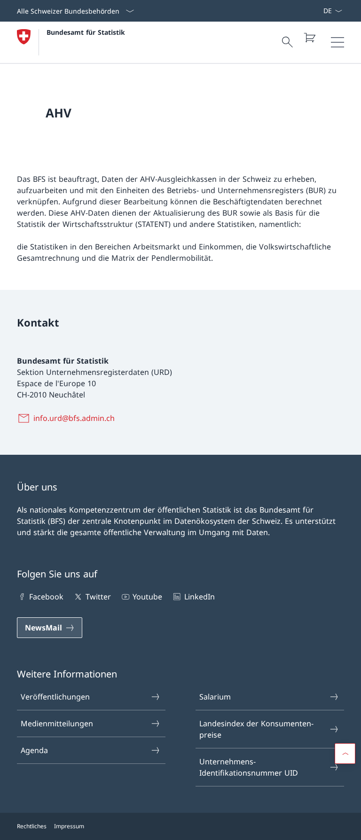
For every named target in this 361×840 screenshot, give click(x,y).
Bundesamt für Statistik (86, 32)
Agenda (34, 750)
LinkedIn (199, 596)
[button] (345, 753)
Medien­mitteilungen (57, 723)
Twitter (98, 596)
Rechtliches (32, 826)
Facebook (46, 596)
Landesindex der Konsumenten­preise (256, 729)
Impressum (69, 826)
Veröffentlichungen (55, 697)
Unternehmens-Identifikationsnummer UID (248, 767)
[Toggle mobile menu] (337, 42)
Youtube (147, 596)
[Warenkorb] (309, 37)
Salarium (215, 697)
